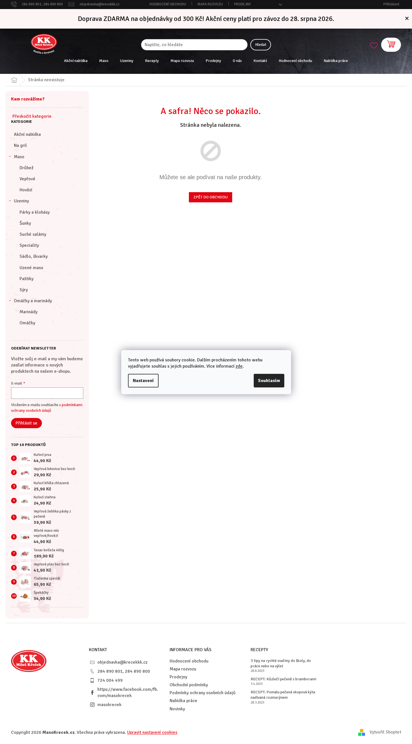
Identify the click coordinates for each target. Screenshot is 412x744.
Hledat (260, 44)
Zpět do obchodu (210, 197)
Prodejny (242, 4)
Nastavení (143, 380)
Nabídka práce (183, 701)
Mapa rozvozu (210, 4)
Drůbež (26, 168)
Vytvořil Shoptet (385, 732)
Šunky (25, 223)
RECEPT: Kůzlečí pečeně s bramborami (283, 679)
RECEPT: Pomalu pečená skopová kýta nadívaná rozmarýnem (283, 695)
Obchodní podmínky (189, 685)
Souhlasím (269, 380)
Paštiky (26, 279)
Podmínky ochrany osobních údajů (203, 693)
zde (239, 366)
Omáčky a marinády (33, 301)
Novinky (177, 709)
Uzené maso (31, 268)
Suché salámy (33, 234)
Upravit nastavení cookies (152, 732)
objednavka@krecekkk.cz (122, 662)
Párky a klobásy (35, 212)
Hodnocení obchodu (168, 4)
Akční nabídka (27, 134)
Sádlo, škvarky (34, 256)
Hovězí (26, 190)
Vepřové (27, 179)
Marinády (28, 312)
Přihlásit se (26, 423)
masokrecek (109, 704)
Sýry (24, 290)
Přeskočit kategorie (32, 116)
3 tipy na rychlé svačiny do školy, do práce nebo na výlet (281, 663)
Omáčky (27, 323)
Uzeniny (21, 201)
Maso (19, 157)
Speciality (29, 245)
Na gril (20, 145)
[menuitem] (75, 60)
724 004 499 (110, 680)
